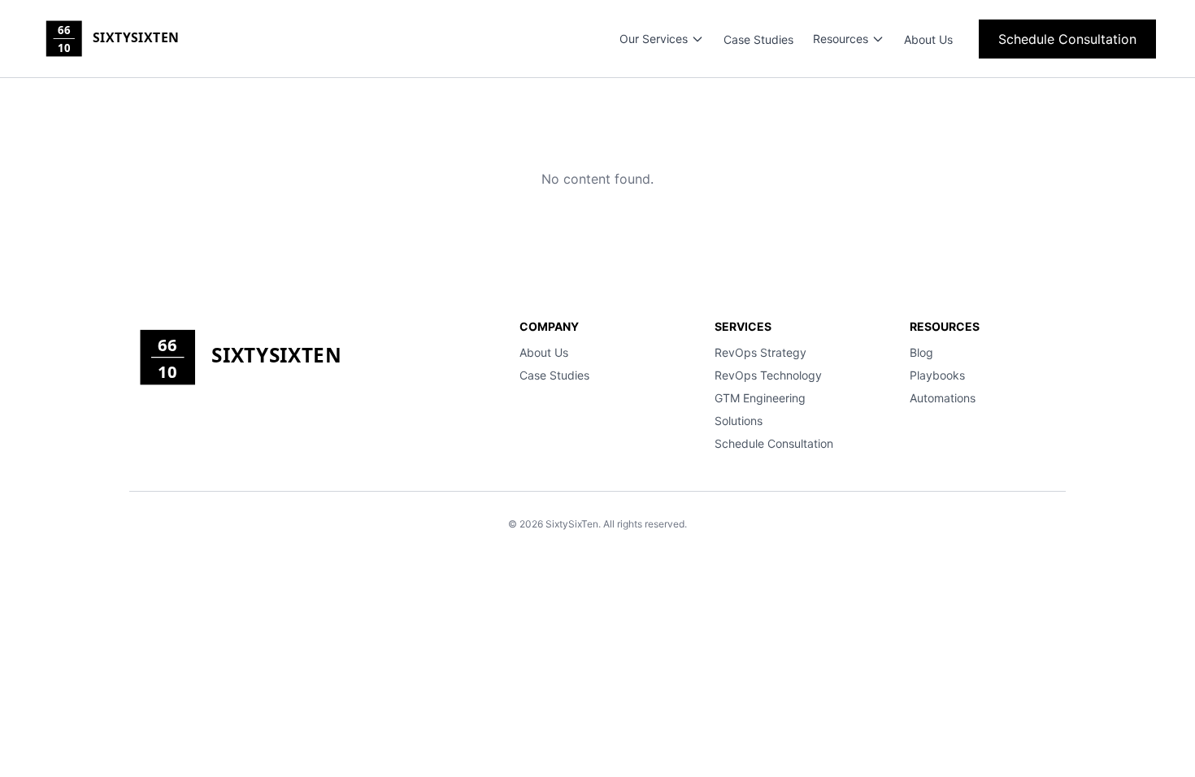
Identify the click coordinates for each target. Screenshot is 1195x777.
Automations (943, 398)
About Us (928, 39)
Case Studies (758, 39)
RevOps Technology (768, 375)
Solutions (739, 421)
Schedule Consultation (1067, 39)
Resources (840, 39)
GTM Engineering (760, 398)
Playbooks (937, 375)
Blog (921, 352)
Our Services (653, 39)
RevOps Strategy (760, 352)
